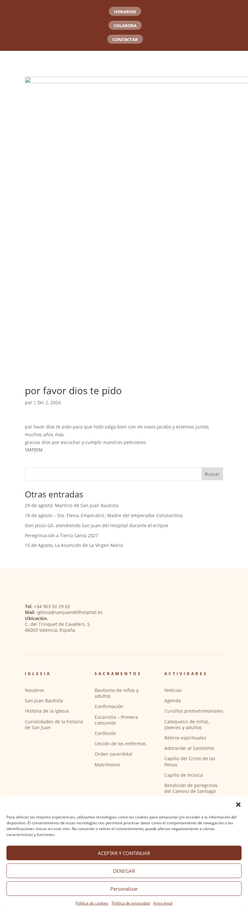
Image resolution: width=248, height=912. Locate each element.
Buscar (212, 474)
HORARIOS (125, 12)
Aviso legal (162, 903)
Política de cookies (92, 903)
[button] (238, 804)
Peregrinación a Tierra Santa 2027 (61, 535)
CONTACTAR (125, 39)
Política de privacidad (131, 903)
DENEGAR (124, 871)
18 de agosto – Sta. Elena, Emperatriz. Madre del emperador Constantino (103, 515)
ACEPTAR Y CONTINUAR (124, 853)
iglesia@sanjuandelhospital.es (70, 612)
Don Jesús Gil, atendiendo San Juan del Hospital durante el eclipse (96, 525)
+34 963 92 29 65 (52, 606)
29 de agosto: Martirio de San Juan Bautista (72, 505)
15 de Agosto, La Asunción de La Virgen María (74, 545)
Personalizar (124, 888)
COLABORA (125, 25)
